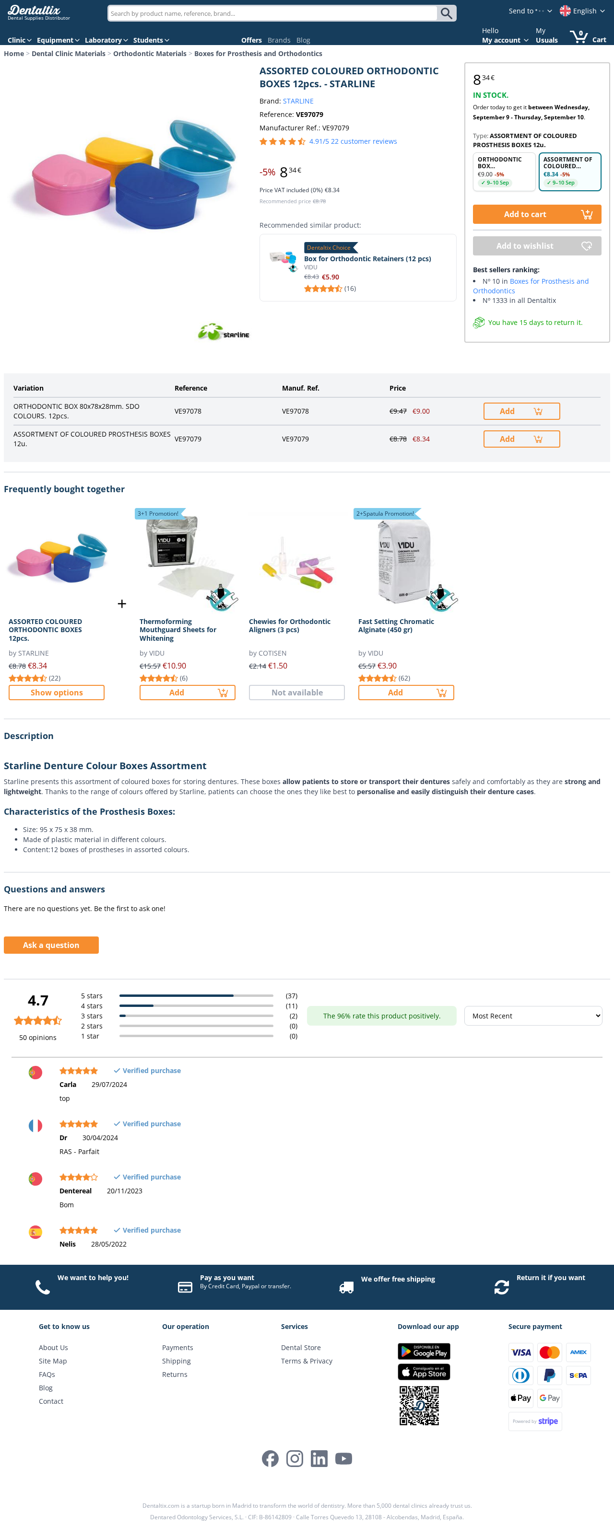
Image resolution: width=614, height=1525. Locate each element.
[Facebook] (270, 1458)
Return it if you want (551, 1277)
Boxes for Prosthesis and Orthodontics (258, 53)
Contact (51, 1401)
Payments (177, 1347)
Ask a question (51, 945)
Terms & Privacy (306, 1360)
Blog (303, 40)
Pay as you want (227, 1277)
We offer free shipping (398, 1278)
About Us (53, 1347)
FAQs (47, 1374)
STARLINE (298, 100)
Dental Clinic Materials (69, 53)
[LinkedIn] (319, 1458)
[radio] (504, 171)
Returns (175, 1374)
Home (14, 53)
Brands (279, 40)
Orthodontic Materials (150, 53)
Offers (251, 40)
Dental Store (301, 1347)
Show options (57, 692)
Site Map (53, 1360)
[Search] (448, 13)
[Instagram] (294, 1458)
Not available (297, 692)
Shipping (176, 1360)
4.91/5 (353, 141)
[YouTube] (343, 1458)
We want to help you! (93, 1277)
